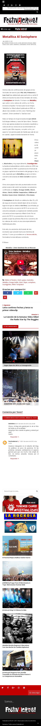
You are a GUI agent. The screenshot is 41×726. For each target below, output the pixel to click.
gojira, (20, 43)
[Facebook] (8, 5)
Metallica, (29, 43)
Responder (13, 437)
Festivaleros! (13, 441)
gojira (24, 280)
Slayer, (11, 44)
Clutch (19, 280)
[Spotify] (19, 5)
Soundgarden (6, 284)
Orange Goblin (13, 282)
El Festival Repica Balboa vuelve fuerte (16, 558)
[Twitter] (4, 5)
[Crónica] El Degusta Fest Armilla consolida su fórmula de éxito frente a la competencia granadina (16, 674)
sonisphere (31, 282)
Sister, (8, 44)
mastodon (30, 280)
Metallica (5, 282)
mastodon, (24, 43)
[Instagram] (16, 5)
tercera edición (32, 234)
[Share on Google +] (36, 293)
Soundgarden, (23, 44)
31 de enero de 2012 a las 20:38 (26, 423)
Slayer (25, 282)
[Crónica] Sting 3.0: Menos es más (14, 610)
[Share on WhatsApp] (28, 293)
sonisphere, (16, 44)
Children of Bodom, (9, 43)
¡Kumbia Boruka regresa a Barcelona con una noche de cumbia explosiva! (15, 646)
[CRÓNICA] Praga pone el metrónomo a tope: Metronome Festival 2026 (16, 584)
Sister (21, 282)
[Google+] (12, 5)
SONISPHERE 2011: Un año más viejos (17, 404)
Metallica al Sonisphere (19, 37)
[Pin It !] (5, 297)
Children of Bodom (10, 280)
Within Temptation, (31, 44)
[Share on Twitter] (17, 293)
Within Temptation (18, 284)
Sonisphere (8, 100)
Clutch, (16, 43)
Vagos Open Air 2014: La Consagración (17, 365)
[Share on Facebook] (7, 293)
